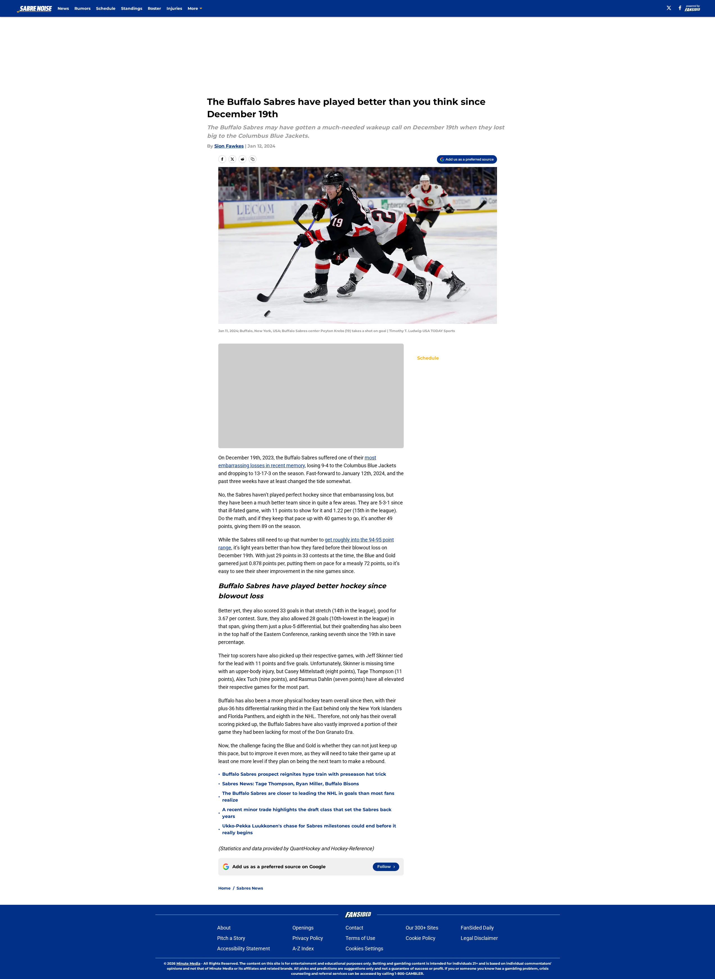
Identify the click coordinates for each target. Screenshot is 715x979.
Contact (354, 928)
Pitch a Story (231, 938)
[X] (669, 8)
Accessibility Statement (243, 948)
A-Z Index (303, 948)
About (224, 928)
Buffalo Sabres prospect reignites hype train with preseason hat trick (304, 774)
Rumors (82, 8)
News (63, 8)
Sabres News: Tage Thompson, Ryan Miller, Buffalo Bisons (290, 783)
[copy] (253, 159)
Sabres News (250, 888)
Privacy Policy (307, 938)
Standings (131, 8)
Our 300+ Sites (422, 928)
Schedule (105, 8)
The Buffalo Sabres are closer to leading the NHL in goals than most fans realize (308, 797)
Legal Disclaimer (479, 938)
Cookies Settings (364, 948)
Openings (303, 928)
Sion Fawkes (229, 146)
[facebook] (680, 8)
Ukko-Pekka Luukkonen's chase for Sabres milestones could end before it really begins (309, 829)
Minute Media (188, 963)
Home (224, 888)
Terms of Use (360, 938)
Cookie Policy (420, 938)
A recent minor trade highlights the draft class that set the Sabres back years (306, 813)
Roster (154, 8)
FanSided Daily (477, 928)
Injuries (174, 8)
